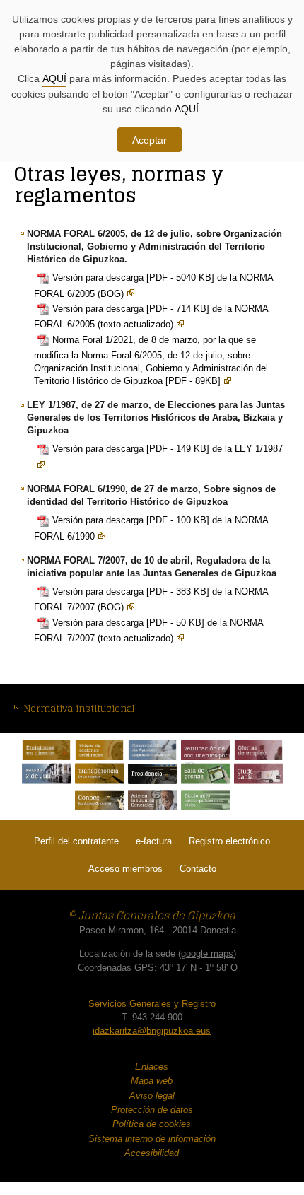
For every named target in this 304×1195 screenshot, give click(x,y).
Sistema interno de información (152, 1138)
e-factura (154, 841)
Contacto (198, 868)
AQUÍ (54, 78)
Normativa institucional (78, 709)
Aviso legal (152, 1095)
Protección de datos (152, 1109)
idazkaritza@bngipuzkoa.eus (152, 1030)
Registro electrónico (229, 841)
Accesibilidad (151, 1153)
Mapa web (152, 1081)
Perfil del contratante (76, 841)
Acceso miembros (125, 868)
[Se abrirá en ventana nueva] (46, 750)
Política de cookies (151, 1124)
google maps (207, 953)
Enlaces (151, 1066)
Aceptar (149, 140)
